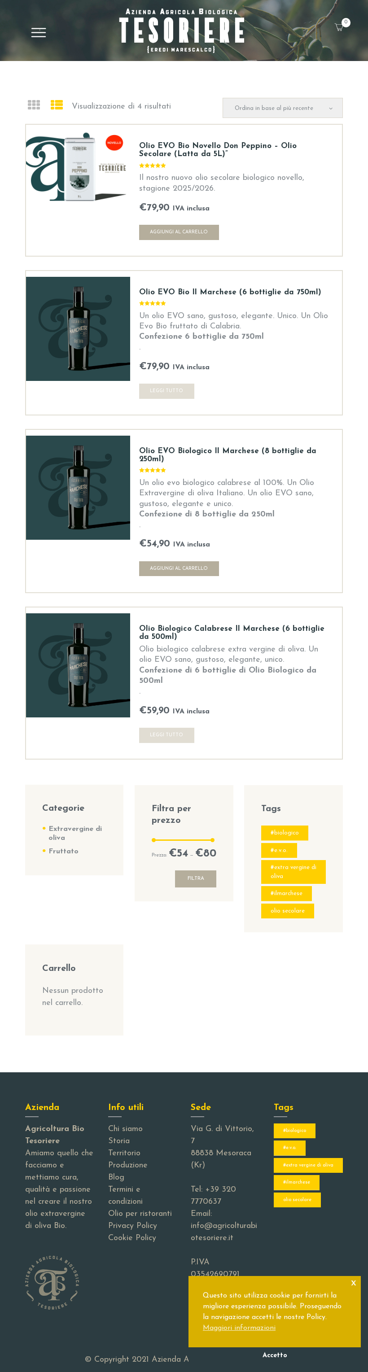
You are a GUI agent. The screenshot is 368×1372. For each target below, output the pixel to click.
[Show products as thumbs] (33, 106)
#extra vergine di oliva (293, 872)
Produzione (128, 1166)
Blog (116, 1178)
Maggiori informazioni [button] (239, 1328)
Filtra (196, 878)
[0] (349, 22)
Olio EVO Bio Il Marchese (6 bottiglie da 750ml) (230, 292)
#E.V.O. (279, 850)
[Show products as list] (57, 106)
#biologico (285, 833)
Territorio (124, 1153)
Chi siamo (125, 1129)
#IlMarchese (286, 893)
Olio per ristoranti (140, 1214)
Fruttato (63, 851)
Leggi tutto (166, 391)
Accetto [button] (275, 1355)
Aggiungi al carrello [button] (179, 232)
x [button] (353, 1282)
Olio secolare (288, 911)
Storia (119, 1141)
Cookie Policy (132, 1238)
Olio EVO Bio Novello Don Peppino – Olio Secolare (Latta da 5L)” (218, 150)
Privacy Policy (132, 1226)
